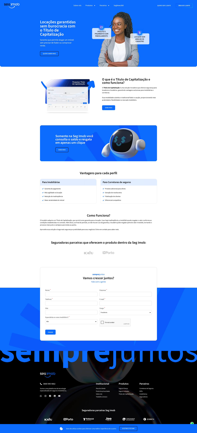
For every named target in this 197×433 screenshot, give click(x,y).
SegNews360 (119, 5)
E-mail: (102, 299)
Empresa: (103, 290)
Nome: (48, 290)
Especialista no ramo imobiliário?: (57, 317)
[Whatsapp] (41, 396)
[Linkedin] (55, 396)
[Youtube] (59, 396)
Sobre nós (77, 5)
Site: (46, 308)
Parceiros (103, 5)
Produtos (89, 5)
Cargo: (102, 308)
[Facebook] (50, 396)
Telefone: (49, 299)
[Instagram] (45, 396)
